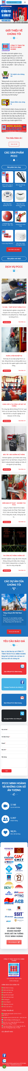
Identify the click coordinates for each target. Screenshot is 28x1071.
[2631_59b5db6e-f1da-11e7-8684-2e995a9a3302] (19, 850)
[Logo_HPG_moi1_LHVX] (9, 893)
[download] (19, 878)
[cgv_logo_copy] (19, 856)
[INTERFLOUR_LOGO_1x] (9, 883)
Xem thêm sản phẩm (14, 249)
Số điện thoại (6, 737)
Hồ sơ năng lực (13, 942)
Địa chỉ (4, 749)
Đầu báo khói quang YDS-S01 (7, 204)
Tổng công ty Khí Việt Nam (12, 613)
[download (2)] (19, 867)
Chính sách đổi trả (7, 992)
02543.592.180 (15, 1017)
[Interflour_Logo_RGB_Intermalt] (19, 887)
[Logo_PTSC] (19, 896)
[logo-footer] (19, 914)
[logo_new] (19, 893)
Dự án (4, 615)
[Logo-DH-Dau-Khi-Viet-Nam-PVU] (9, 855)
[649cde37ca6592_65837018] (9, 849)
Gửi (7, 771)
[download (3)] (9, 869)
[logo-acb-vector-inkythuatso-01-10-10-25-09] (19, 901)
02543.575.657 (17, 1013)
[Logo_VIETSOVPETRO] (9, 901)
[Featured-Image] (9, 878)
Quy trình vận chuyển (8, 995)
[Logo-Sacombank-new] (19, 917)
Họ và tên (5, 729)
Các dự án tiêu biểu (14, 631)
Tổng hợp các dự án (8, 1004)
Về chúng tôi (6, 999)
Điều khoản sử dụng (8, 988)
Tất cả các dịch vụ (7, 1006)
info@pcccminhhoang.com (13, 1020)
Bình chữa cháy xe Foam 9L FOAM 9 (7, 185)
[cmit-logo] (19, 860)
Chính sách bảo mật (8, 990)
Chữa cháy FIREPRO (7, 243)
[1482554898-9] (9, 909)
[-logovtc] (9, 922)
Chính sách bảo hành (8, 997)
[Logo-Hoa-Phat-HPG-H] (9, 916)
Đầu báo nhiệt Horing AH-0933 (20, 244)
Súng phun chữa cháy (20, 225)
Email (4, 743)
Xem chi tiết (14, 144)
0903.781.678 (23, 1017)
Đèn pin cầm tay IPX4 (20, 185)
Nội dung (4, 757)
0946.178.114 (5, 1015)
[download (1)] (9, 862)
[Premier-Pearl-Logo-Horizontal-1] (19, 920)
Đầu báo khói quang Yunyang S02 (20, 205)
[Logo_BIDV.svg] (9, 887)
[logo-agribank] (19, 908)
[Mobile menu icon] (24, 2)
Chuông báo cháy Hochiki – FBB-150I (7, 224)
